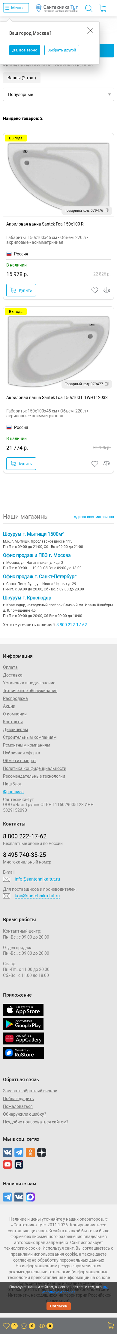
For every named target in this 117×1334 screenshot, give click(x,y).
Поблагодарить (18, 1098)
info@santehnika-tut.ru (37, 879)
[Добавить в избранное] (95, 290)
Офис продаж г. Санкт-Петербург (39, 576)
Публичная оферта (21, 752)
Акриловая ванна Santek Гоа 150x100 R (45, 224)
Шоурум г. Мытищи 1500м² (33, 534)
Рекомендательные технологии (34, 776)
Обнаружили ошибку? (24, 1114)
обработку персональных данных (71, 1260)
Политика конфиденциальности (34, 768)
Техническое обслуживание (30, 690)
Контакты (13, 721)
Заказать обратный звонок (30, 1090)
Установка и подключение (29, 682)
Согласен (58, 1306)
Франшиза (13, 791)
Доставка (12, 675)
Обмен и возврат (19, 760)
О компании (15, 714)
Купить (25, 290)
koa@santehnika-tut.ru (37, 896)
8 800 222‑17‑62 (24, 836)
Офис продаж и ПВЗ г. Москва (37, 555)
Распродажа (15, 698)
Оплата (10, 667)
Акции (9, 706)
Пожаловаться (18, 1106)
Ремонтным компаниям (26, 745)
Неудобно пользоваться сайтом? (35, 1122)
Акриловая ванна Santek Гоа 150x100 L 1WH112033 (57, 397)
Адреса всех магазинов (94, 517)
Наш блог (12, 784)
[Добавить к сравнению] (107, 290)
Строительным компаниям (29, 737)
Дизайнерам (15, 729)
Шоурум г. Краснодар (27, 598)
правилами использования (37, 1254)
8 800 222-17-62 (71, 624)
